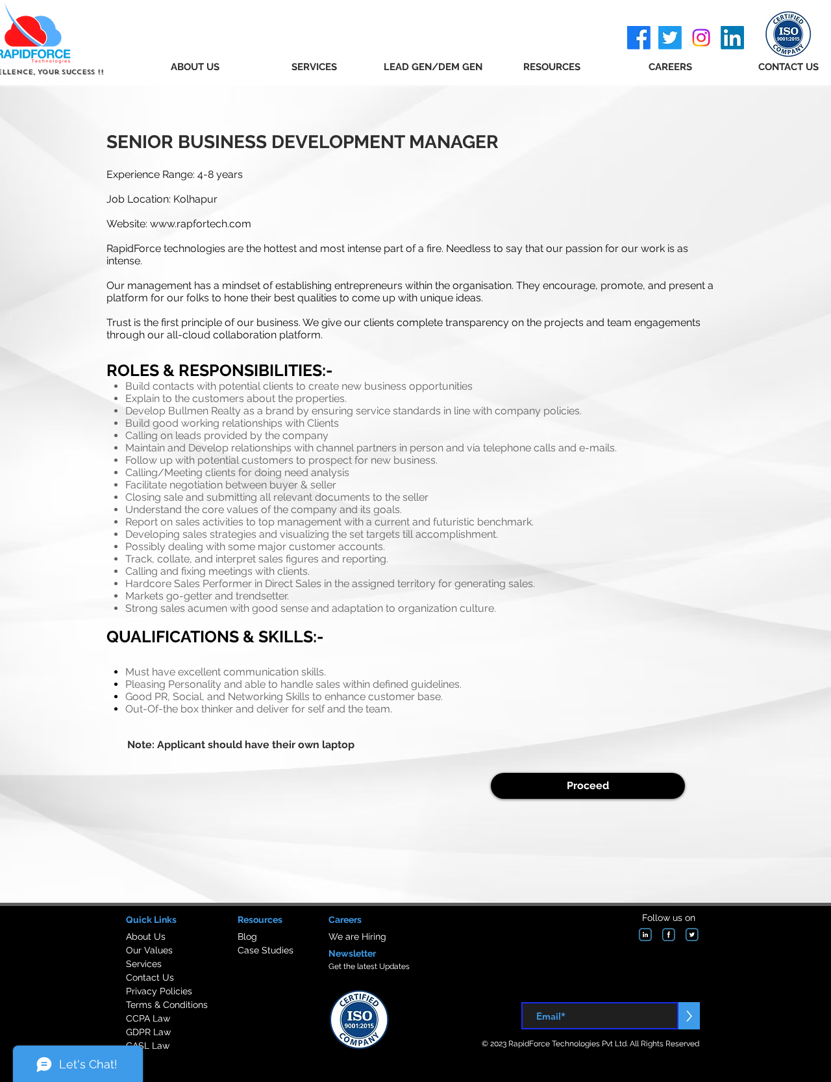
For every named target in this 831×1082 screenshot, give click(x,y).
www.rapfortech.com (200, 224)
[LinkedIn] (732, 37)
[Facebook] (639, 37)
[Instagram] (701, 37)
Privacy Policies (159, 991)
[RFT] (645, 934)
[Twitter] (670, 37)
